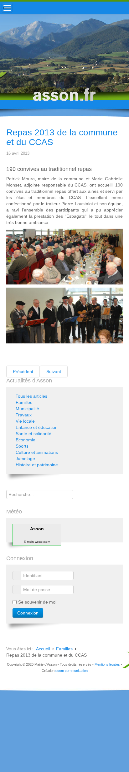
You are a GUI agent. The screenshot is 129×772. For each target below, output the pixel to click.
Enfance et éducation (37, 427)
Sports (22, 446)
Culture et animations (37, 452)
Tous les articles (31, 396)
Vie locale (25, 421)
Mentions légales (107, 664)
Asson (37, 528)
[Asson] (64, 97)
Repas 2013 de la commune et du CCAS (62, 137)
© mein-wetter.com (37, 541)
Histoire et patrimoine (37, 464)
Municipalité (27, 408)
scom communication (71, 670)
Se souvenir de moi (37, 602)
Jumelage (25, 458)
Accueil (43, 648)
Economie (25, 439)
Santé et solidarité (33, 433)
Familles (24, 402)
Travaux (24, 414)
